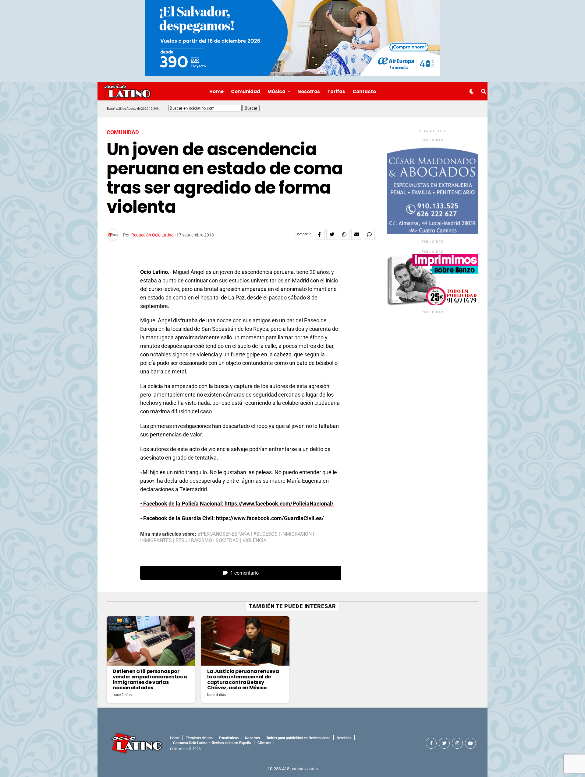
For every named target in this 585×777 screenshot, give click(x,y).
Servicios (344, 738)
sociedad (227, 540)
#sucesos (265, 534)
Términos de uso (199, 738)
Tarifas (336, 91)
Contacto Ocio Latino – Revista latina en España (212, 743)
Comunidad (245, 91)
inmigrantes (156, 540)
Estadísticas (229, 738)
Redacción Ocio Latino (152, 235)
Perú (181, 540)
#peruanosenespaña (224, 534)
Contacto (364, 91)
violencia (254, 540)
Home (216, 91)
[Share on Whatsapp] (344, 234)
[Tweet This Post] (331, 234)
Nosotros (308, 91)
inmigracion (296, 534)
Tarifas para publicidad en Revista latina (298, 738)
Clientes (264, 743)
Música (276, 91)
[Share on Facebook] (319, 234)
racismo (201, 540)
